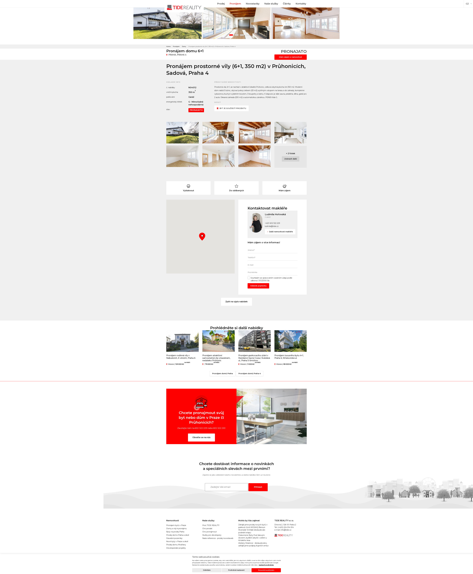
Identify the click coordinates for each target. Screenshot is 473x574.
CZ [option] (467, 4)
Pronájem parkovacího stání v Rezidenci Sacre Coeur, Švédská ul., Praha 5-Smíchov (254, 358)
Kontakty (301, 3)
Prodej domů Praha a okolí (177, 535)
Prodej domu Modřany (176, 545)
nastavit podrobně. (266, 565)
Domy (184, 46)
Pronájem (235, 3)
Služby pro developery (211, 535)
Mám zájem (284, 190)
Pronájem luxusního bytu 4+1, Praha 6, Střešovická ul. (289, 356)
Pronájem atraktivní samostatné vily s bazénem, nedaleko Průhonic (216, 358)
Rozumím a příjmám (266, 570)
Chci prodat (207, 528)
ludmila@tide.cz (272, 226)
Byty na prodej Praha (175, 532)
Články (287, 3)
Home (168, 46)
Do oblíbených (236, 190)
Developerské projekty (176, 548)
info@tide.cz (286, 530)
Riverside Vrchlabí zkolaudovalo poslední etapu (251, 531)
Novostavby (252, 3)
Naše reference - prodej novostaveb (217, 538)
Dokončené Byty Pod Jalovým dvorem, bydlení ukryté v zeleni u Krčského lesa (252, 538)
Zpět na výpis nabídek (236, 301)
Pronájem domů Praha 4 (249, 373)
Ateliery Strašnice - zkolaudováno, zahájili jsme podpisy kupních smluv (253, 544)
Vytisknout (188, 190)
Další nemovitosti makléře (281, 232)
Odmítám (207, 570)
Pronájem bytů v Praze (176, 525)
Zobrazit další (290, 159)
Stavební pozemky (174, 538)
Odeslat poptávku (258, 286)
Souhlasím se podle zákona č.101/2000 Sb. (271, 279)
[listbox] (468, 3)
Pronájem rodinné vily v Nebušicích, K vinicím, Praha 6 (180, 356)
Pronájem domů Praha (222, 373)
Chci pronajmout (209, 532)
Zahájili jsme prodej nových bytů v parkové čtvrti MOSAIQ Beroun (252, 526)
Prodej (221, 3)
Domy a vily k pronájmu (176, 528)
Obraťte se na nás (201, 437)
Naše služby (271, 3)
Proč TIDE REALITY (210, 525)
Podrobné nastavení (236, 570)
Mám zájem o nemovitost (290, 57)
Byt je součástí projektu (233, 108)
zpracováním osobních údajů (274, 278)
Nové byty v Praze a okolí (177, 541)
